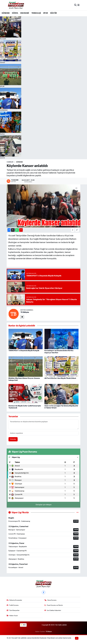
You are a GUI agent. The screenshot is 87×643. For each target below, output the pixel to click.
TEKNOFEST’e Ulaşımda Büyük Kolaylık (23, 350)
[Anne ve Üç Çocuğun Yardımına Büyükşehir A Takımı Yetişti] (61, 394)
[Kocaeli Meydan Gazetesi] (16, 5)
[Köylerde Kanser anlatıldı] (43, 205)
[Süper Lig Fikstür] (77, 512)
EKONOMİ (24, 13)
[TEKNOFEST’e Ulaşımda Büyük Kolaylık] (25, 339)
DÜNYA (15, 13)
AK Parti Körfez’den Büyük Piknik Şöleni (60, 378)
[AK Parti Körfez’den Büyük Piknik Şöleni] (61, 366)
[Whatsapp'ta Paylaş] (17, 230)
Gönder (13, 439)
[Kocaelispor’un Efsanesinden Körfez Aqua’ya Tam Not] (61, 339)
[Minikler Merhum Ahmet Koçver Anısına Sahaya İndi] (25, 366)
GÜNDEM (5, 13)
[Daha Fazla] (21, 230)
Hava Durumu (51, 600)
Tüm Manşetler (14, 610)
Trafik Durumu (14, 605)
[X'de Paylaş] (13, 230)
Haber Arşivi (13, 615)
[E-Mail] (22, 317)
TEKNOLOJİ (36, 13)
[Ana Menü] (78, 5)
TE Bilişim (24, 312)
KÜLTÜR (53, 13)
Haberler (10, 162)
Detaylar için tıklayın (43, 505)
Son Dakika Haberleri (54, 610)
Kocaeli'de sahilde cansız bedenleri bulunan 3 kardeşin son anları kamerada (41, 638)
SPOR (45, 13)
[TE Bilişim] (13, 314)
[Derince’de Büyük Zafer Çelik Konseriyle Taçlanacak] (25, 394)
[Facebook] (43, 592)
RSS (24, 625)
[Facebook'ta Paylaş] (9, 230)
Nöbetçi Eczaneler (15, 600)
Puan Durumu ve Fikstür (55, 605)
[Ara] (75, 5)
